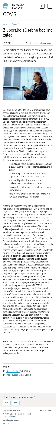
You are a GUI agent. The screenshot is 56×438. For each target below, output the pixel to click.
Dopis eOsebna (13, 371)
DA (6, 402)
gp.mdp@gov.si (11, 416)
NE (15, 402)
